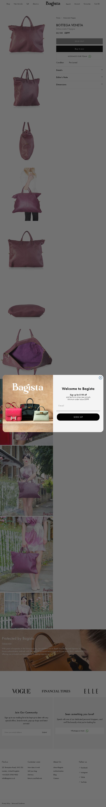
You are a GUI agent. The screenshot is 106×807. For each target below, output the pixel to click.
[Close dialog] (100, 377)
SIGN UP (78, 417)
